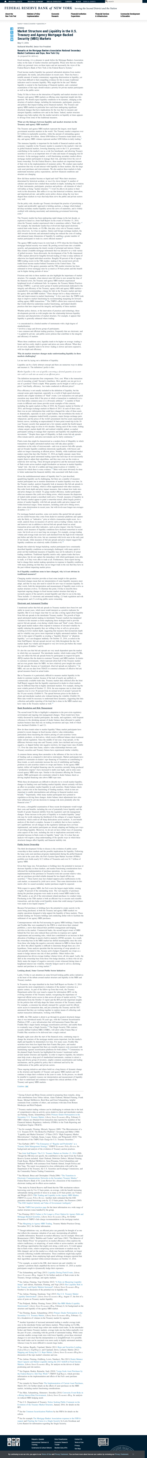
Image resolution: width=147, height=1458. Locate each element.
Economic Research (55, 15)
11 (63, 400)
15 (30, 509)
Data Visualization (61, 1439)
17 (77, 665)
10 (45, 301)
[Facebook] (18, 1445)
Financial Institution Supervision (78, 15)
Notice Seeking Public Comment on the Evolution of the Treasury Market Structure (49, 1403)
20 (30, 802)
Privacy (77, 1445)
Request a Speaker (38, 1439)
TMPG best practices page (36, 1207)
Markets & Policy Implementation (33, 15)
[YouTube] (14, 1441)
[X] (9, 1441)
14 (52, 469)
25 (48, 1027)
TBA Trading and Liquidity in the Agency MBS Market (56, 1195)
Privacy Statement (61, 1454)
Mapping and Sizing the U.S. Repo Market (35, 1352)
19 (25, 794)
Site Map (78, 1448)
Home (20, 24)
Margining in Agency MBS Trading (37, 1223)
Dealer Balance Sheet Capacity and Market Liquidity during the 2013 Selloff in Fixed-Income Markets (50, 1362)
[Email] (9, 1445)
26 (68, 1049)
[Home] (7, 2)
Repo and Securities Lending (69, 1347)
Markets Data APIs (61, 1448)
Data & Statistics (54, 2)
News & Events (89, 2)
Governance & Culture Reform (42, 1448)
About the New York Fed (10, 15)
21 (26, 878)
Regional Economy (35, 2)
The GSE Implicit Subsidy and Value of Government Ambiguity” (45, 1203)
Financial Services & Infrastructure (102, 15)
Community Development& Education (130, 15)
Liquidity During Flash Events (60, 1272)
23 (50, 966)
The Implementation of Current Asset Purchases (63, 1383)
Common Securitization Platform (39, 1411)
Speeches (41, 24)
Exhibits (21, 1086)
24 (77, 997)
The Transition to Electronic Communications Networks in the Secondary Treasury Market (47, 1176)
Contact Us (78, 1439)
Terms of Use (46, 1454)
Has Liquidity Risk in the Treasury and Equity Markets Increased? (50, 1285)
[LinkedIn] (18, 1441)
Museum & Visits (15, 2)
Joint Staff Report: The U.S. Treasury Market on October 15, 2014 (49, 1153)
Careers (68, 2)
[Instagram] (14, 1445)
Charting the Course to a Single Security (43, 1421)
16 (63, 542)
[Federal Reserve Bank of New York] (61, 8)
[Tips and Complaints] (99, 1443)
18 (52, 703)
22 (45, 903)
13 (74, 436)
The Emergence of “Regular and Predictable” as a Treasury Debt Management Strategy (47, 1145)
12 (28, 434)
